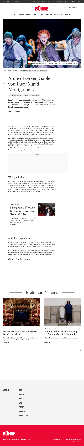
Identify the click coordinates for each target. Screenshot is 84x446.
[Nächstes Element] (80, 350)
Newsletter (6, 439)
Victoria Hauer (35, 254)
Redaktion (10, 111)
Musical (28, 14)
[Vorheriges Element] (4, 350)
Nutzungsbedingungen (73, 439)
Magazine (67, 14)
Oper (15, 14)
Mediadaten (16, 439)
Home (4, 70)
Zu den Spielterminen (19, 259)
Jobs (29, 439)
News (9, 70)
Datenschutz (77, 442)
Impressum (56, 439)
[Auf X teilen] (4, 81)
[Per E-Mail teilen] (4, 84)
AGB (63, 439)
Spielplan (49, 14)
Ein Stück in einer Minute (32, 95)
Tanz (35, 14)
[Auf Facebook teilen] (4, 78)
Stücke (41, 14)
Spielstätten (58, 14)
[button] (65, 7)
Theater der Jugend (15, 95)
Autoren (23, 439)
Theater (21, 14)
